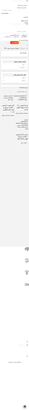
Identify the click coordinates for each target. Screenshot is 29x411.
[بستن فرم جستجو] (27, 2)
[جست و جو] (2, 5)
